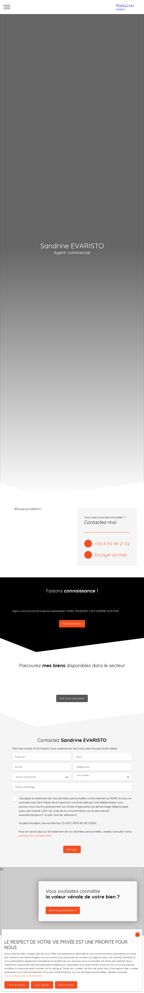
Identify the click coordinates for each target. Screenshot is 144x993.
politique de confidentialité (35, 835)
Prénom (20, 757)
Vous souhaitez (82, 775)
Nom (79, 757)
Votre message (25, 787)
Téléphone (82, 767)
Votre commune (25, 777)
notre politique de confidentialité (23, 975)
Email (18, 767)
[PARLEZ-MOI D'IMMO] (128, 7)
